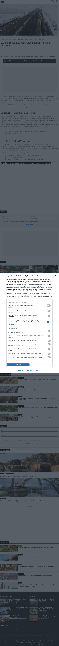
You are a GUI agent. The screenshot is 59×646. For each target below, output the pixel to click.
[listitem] (29, 302)
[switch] (49, 305)
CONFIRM (18, 364)
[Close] (56, 276)
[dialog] (29, 323)
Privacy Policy (38, 370)
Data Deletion (21, 370)
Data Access (29, 370)
